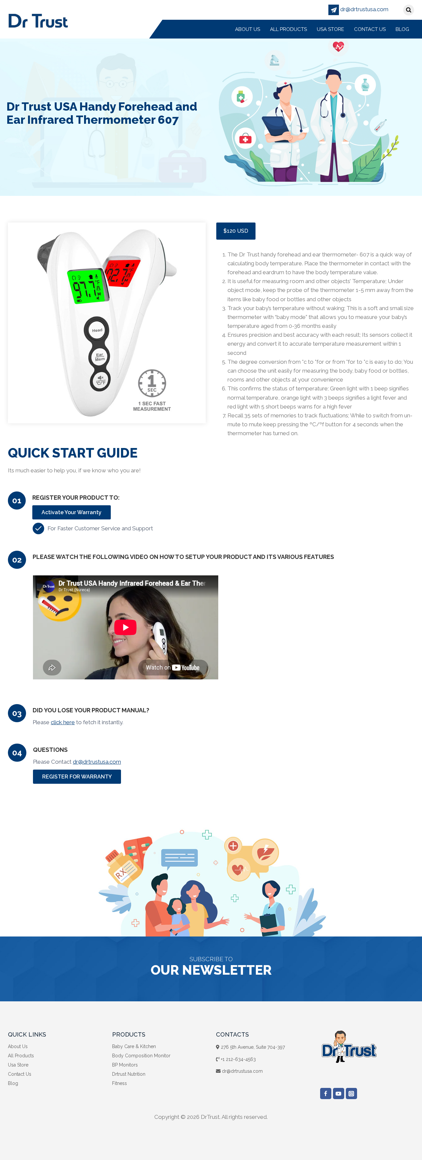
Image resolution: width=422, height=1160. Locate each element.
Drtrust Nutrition (128, 1074)
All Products (288, 29)
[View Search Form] (408, 10)
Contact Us (370, 29)
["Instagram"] (351, 1093)
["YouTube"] (338, 1093)
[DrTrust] (38, 20)
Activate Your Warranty (72, 512)
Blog (402, 29)
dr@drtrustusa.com (363, 9)
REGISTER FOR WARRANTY (77, 777)
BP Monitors (125, 1065)
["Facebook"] (325, 1093)
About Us (247, 29)
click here (63, 722)
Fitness (119, 1083)
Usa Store (330, 29)
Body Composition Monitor (141, 1055)
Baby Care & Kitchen (134, 1046)
